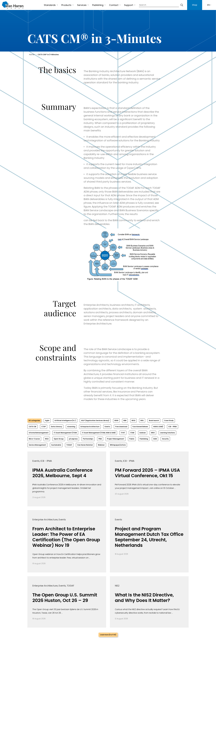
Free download (121, 427)
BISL (142, 420)
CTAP (43, 427)
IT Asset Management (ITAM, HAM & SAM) (99, 433)
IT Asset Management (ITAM (65, 433)
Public (131, 439)
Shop (194, 4)
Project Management (115, 439)
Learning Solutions (167, 433)
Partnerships (88, 439)
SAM (155, 439)
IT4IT (123, 433)
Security (165, 439)
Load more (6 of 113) (108, 635)
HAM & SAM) (158, 427)
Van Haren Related (85, 445)
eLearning (71, 427)
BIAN (116, 420)
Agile (47, 420)
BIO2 (133, 420)
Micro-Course (34, 439)
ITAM (132, 433)
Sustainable (56, 445)
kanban (143, 433)
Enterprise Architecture (89, 427)
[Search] (181, 5)
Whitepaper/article (118, 445)
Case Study (169, 420)
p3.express (73, 439)
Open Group (59, 439)
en (208, 4)
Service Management (37, 445)
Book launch (154, 420)
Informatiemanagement (38, 433)
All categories (34, 420)
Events (107, 427)
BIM (125, 420)
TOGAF (69, 445)
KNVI (153, 433)
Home (31, 54)
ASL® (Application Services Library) (95, 420)
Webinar (101, 445)
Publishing (144, 439)
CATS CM (32, 427)
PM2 (100, 439)
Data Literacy (56, 427)
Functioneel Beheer (140, 427)
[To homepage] (12, 5)
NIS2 (46, 439)
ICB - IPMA (172, 427)
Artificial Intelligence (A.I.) (65, 420)
